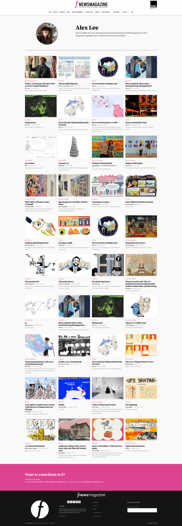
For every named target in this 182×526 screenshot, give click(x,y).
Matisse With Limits (133, 163)
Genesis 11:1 (63, 163)
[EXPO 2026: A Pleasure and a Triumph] (41, 185)
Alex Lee (27, 88)
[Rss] (68, 502)
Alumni (94, 443)
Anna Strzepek (96, 204)
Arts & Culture (97, 160)
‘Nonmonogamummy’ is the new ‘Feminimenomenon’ (39, 362)
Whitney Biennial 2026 (102, 163)
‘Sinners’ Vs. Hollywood (135, 323)
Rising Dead (30, 122)
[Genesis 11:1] (74, 147)
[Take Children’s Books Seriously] (141, 185)
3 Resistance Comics (100, 202)
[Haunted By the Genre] (141, 226)
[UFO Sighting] (141, 388)
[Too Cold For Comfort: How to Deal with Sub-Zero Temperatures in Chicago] (41, 388)
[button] (132, 12)
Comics (61, 81)
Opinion (128, 81)
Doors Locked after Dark (136, 122)
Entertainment (30, 81)
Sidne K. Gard (62, 86)
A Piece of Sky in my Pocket (104, 404)
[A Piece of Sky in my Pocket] (108, 388)
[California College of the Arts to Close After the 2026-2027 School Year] (74, 429)
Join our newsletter (133, 506)
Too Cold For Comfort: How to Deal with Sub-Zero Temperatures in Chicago (39, 407)
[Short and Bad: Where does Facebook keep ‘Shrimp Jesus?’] (141, 67)
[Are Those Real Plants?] (41, 429)
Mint (26, 165)
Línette (127, 448)
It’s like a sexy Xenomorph (70, 361)
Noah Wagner (129, 407)
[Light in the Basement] (141, 429)
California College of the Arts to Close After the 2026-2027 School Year (72, 448)
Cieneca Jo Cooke (63, 364)
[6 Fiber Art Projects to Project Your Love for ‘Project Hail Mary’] (41, 67)
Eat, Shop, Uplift (65, 243)
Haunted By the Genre (135, 243)
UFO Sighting (131, 404)
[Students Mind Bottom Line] (41, 226)
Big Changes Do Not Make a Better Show (72, 203)
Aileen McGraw (129, 364)
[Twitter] (74, 502)
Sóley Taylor (95, 407)
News (94, 81)
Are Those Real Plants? (35, 446)
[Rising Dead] (41, 106)
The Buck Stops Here (101, 281)
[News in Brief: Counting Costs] (108, 67)
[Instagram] (77, 502)
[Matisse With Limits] (141, 147)
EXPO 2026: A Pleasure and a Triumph (37, 203)
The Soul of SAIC (32, 281)
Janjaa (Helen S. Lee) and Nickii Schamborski (104, 165)
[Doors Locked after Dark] (141, 106)
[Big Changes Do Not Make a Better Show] (74, 185)
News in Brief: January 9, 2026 (104, 122)
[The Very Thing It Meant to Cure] (141, 345)
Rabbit (61, 404)
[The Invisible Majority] (74, 67)
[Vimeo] (79, 502)
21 (26, 323)
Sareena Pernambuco (64, 284)
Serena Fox (128, 165)
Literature (29, 160)
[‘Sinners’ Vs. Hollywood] (141, 306)
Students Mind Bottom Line (37, 243)
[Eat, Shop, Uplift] (74, 226)
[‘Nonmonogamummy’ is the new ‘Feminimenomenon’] (41, 345)
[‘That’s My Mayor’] (74, 265)
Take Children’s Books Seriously (139, 202)
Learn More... (62, 516)
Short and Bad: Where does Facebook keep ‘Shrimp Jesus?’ (138, 84)
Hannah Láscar (29, 325)
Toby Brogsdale (29, 206)
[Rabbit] (74, 388)
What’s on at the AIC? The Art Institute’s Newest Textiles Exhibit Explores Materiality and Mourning (140, 283)
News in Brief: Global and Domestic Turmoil (73, 123)
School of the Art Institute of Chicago (44, 523)
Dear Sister (30, 163)
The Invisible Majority (68, 83)
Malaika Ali (61, 165)
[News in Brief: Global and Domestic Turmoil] (74, 106)
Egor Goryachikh (63, 206)
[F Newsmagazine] (153, 5)
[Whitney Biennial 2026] (108, 147)
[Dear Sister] (41, 147)
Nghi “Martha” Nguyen (31, 448)
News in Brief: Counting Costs (104, 83)
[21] (41, 306)
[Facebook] (71, 502)
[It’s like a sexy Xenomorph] (74, 345)
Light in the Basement (135, 446)
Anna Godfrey (95, 450)
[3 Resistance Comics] (108, 185)
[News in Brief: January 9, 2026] (108, 106)
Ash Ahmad (61, 245)
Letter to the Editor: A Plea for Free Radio (107, 447)
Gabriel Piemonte (29, 245)
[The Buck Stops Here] (108, 265)
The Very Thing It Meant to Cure (139, 361)
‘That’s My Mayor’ (66, 281)
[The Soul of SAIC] (41, 265)
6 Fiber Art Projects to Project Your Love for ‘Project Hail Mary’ (40, 84)
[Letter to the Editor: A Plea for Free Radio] (108, 429)
